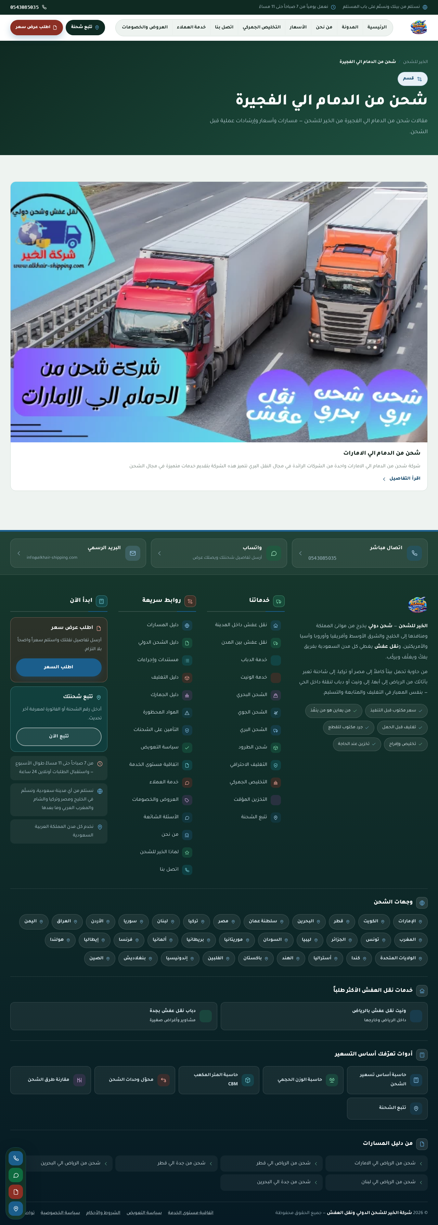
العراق (64, 921)
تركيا (193, 921)
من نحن (324, 27)
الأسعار (298, 27)
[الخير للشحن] (419, 28)
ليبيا (306, 940)
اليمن (30, 921)
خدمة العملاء (191, 27)
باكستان (252, 958)
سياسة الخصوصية (60, 1213)
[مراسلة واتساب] (16, 1175)
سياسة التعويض (144, 1213)
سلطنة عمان (263, 921)
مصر (223, 921)
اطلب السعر (58, 667)
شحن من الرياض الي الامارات (385, 1163)
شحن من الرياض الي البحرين (71, 1163)
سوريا (130, 921)
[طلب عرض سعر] (16, 1192)
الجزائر (339, 940)
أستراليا (322, 958)
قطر (338, 921)
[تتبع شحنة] (16, 1208)
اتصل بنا (224, 27)
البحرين (305, 921)
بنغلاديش (135, 958)
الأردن (97, 921)
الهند (287, 958)
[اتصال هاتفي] (16, 1158)
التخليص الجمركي (262, 27)
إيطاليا (91, 940)
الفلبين (215, 958)
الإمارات (407, 921)
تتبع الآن (59, 736)
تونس (372, 940)
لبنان (162, 921)
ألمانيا (159, 940)
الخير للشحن (415, 62)
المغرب (407, 940)
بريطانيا (195, 940)
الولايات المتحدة (398, 958)
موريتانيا (233, 940)
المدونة (350, 27)
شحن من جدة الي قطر (182, 1163)
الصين (96, 958)
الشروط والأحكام (103, 1213)
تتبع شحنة (81, 27)
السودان (272, 940)
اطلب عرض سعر (33, 27)
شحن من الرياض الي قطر (284, 1163)
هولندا (57, 940)
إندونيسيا (177, 958)
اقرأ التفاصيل (405, 479)
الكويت (370, 921)
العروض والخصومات (145, 27)
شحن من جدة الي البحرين (284, 1182)
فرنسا (125, 940)
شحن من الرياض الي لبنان (388, 1182)
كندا (355, 958)
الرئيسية (377, 27)
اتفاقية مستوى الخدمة (191, 1213)
